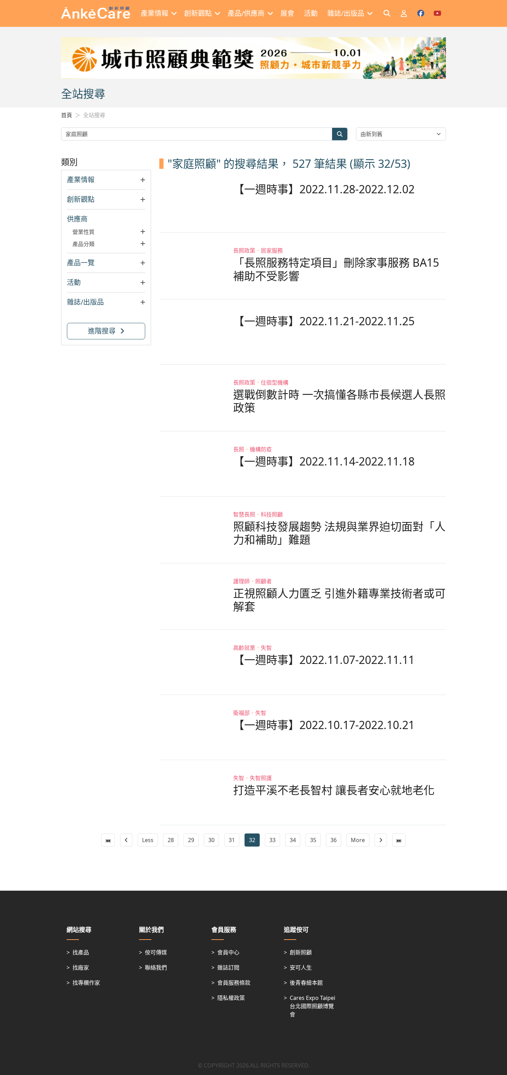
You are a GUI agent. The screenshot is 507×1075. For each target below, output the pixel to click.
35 (313, 840)
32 (252, 840)
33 (272, 840)
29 (191, 840)
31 (232, 840)
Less (147, 840)
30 (211, 840)
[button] (106, 180)
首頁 (66, 115)
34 (293, 840)
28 (171, 840)
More (358, 840)
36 (333, 840)
